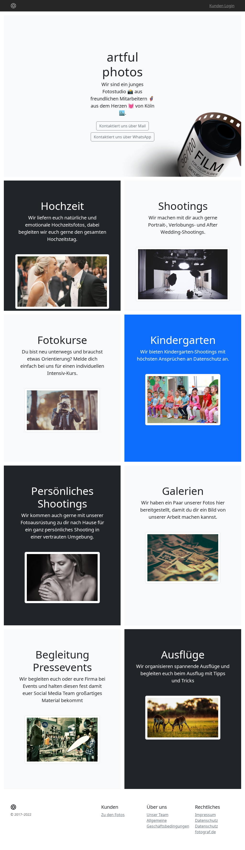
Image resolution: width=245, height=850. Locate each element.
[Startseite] (13, 5)
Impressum (205, 814)
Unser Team (157, 814)
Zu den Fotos (113, 814)
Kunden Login (221, 5)
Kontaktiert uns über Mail (122, 126)
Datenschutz (206, 820)
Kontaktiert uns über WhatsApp (122, 137)
